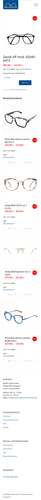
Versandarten (7, 449)
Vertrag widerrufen (10, 477)
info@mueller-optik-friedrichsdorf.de (22, 398)
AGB (4, 424)
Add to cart (25, 83)
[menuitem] (35, 4)
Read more (13, 162)
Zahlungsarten (8, 445)
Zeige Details (29, 162)
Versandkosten (25, 69)
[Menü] (35, 4)
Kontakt (6, 427)
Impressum (7, 416)
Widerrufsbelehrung (10, 456)
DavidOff (12, 89)
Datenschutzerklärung (10, 420)
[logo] (17, 4)
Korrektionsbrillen (21, 89)
